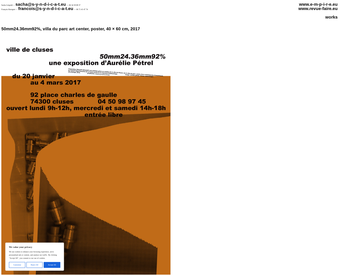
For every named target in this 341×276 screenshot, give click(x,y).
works (331, 17)
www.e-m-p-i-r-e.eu (318, 4)
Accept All (52, 265)
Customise (17, 265)
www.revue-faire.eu (318, 8)
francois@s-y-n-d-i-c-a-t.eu (45, 8)
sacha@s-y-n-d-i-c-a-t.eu (40, 4)
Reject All (34, 265)
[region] (34, 257)
